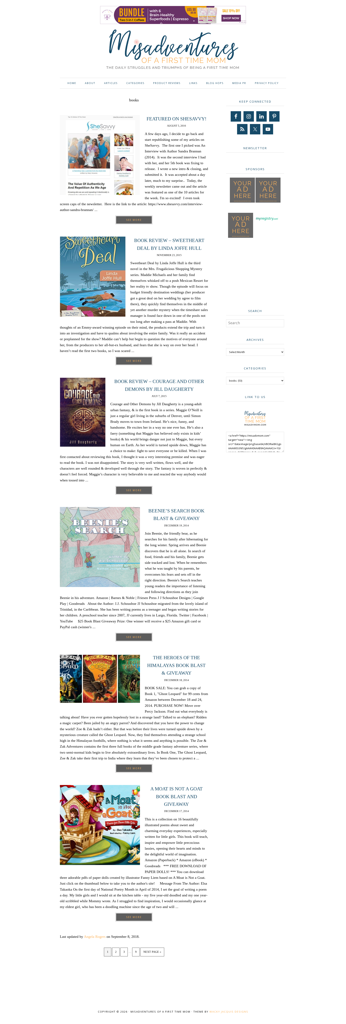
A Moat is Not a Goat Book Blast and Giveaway (176, 796)
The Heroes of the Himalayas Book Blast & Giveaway (176, 665)
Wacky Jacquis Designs (228, 1011)
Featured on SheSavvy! (176, 118)
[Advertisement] (256, 272)
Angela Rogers (95, 937)
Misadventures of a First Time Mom (173, 50)
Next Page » (152, 953)
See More (134, 220)
